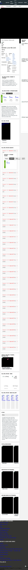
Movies (7, 2)
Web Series (11, 2)
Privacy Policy (3, 566)
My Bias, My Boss (4, 552)
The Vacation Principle (5, 558)
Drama (7, 57)
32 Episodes (4, 142)
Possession (2, 547)
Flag (1, 526)
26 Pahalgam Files (4, 530)
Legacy (1, 543)
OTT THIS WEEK (15, 2)
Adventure (8, 59)
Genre (25, 2)
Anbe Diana (4, 488)
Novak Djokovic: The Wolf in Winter (8, 537)
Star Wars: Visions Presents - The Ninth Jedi (10, 550)
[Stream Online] (8, 164)
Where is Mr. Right (4, 534)
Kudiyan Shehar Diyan (5, 528)
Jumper (1, 539)
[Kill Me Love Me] (6, 131)
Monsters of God (4, 545)
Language (20, 2)
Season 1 (4, 140)
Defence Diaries (3, 532)
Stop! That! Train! (4, 522)
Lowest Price (9, 93)
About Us (9, 566)
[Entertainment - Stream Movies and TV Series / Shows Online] (1, 2)
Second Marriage (4, 554)
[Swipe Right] (17, 130)
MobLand (4, 463)
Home (3, 40)
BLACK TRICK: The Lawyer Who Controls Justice (11, 548)
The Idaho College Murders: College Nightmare (10, 560)
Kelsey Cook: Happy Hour (6, 535)
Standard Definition (12, 158)
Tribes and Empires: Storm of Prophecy (14, 61)
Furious (1, 556)
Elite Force (5, 514)
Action (7, 60)
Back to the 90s (3, 524)
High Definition (18, 158)
